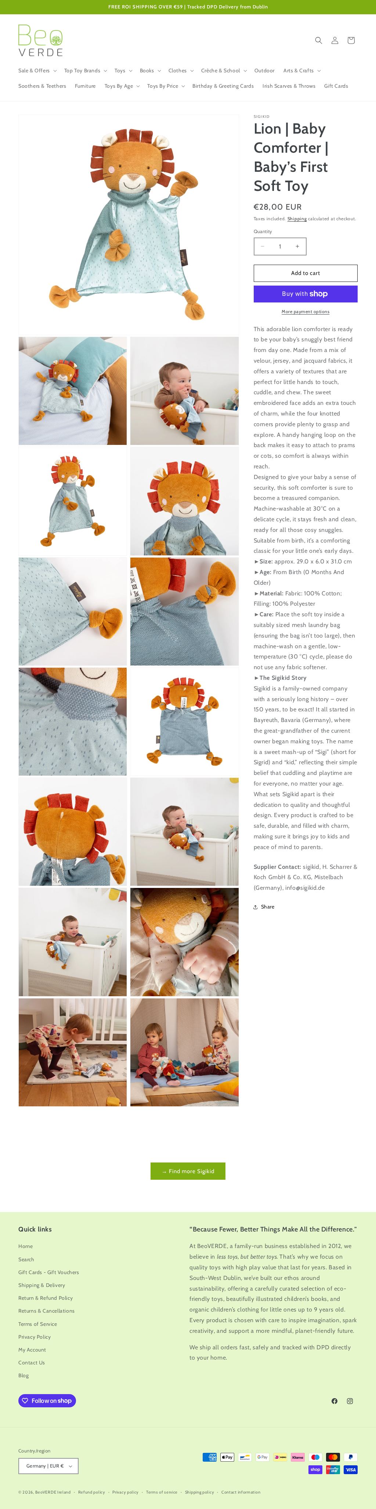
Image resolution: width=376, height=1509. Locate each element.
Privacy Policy (34, 1337)
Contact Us (31, 1362)
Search (26, 1259)
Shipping (297, 218)
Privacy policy (125, 1492)
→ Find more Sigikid (188, 1171)
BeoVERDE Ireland (53, 1492)
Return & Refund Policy (45, 1298)
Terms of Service (37, 1324)
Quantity (263, 231)
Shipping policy (199, 1492)
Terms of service (162, 1492)
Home (25, 1246)
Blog (23, 1375)
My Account (32, 1349)
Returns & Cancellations (46, 1310)
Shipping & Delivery (41, 1285)
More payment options (305, 311)
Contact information (240, 1492)
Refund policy (91, 1492)
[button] (37, 70)
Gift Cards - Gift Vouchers (48, 1272)
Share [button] (268, 906)
